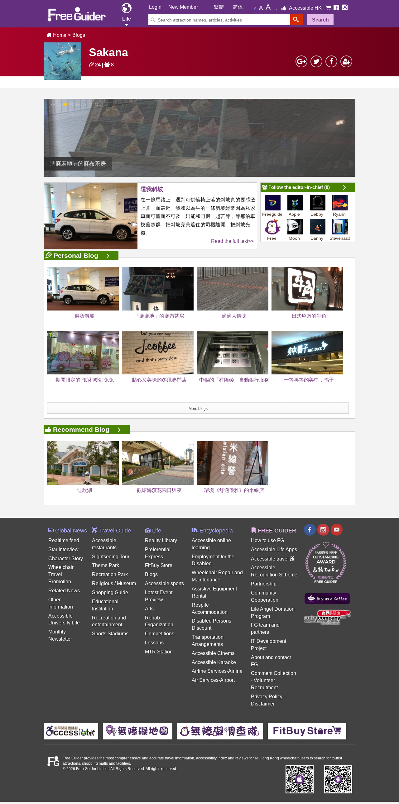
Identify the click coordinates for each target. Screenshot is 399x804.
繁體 (219, 7)
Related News (64, 590)
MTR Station (159, 651)
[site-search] (296, 19)
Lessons (154, 642)
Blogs (78, 35)
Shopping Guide (110, 592)
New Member (183, 7)
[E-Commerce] (328, 8)
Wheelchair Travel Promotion (61, 574)
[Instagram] (345, 8)
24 (97, 64)
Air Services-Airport (213, 680)
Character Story (65, 558)
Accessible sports (164, 583)
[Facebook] (337, 8)
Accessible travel (270, 558)
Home (59, 35)
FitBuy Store (158, 565)
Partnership (263, 583)
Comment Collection (273, 673)
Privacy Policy (266, 696)
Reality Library (161, 540)
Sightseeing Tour (110, 556)
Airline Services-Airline (217, 671)
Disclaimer (263, 703)
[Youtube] (337, 530)
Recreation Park (110, 574)
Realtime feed (63, 540)
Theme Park (105, 565)
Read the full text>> (232, 241)
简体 (238, 7)
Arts (149, 608)
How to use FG (267, 540)
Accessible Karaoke (214, 662)
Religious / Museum (114, 583)
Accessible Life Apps (274, 549)
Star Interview (63, 549)
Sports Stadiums (110, 633)
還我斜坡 (152, 189)
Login (155, 7)
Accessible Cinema (213, 653)
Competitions (159, 633)
